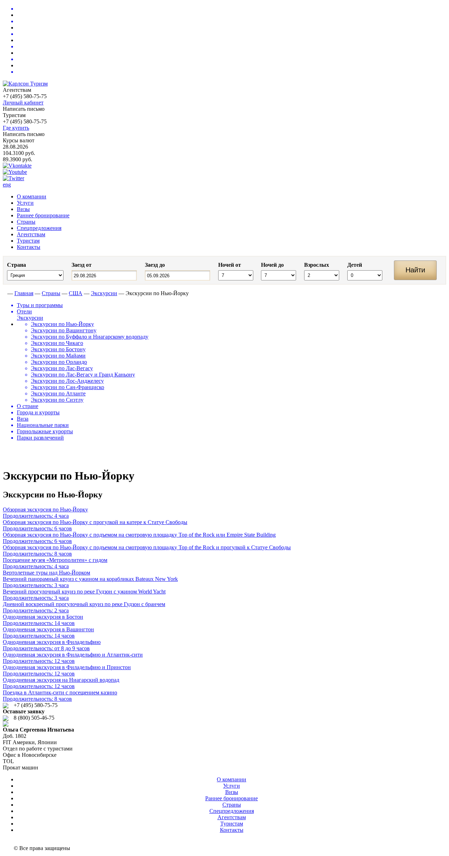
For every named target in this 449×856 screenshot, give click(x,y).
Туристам (28, 241)
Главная (23, 293)
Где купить (16, 128)
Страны (26, 222)
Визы (23, 209)
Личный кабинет (23, 103)
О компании (31, 196)
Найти (415, 270)
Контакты (28, 247)
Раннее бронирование (43, 215)
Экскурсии (104, 293)
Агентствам (31, 234)
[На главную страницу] (4, 293)
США (75, 293)
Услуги (25, 203)
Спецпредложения (39, 228)
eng (7, 185)
